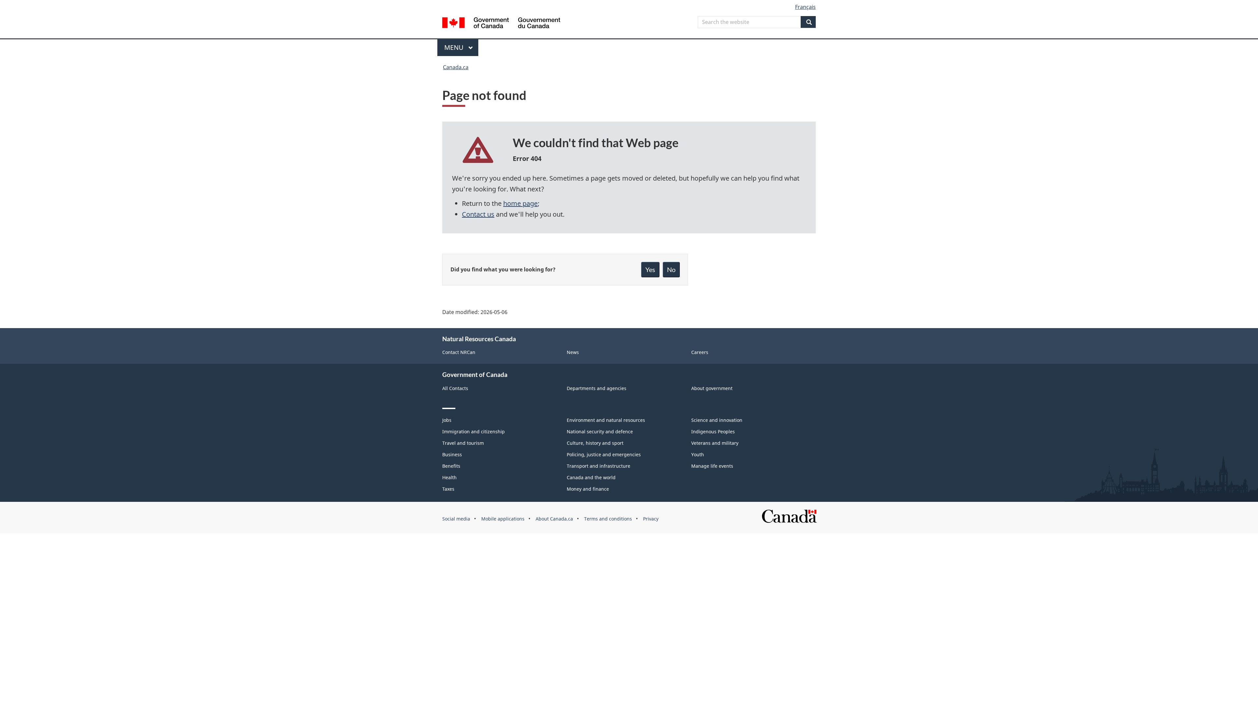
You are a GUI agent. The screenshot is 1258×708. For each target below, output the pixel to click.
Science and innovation (716, 420)
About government (712, 388)
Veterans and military (714, 443)
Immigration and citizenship (473, 431)
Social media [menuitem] (456, 519)
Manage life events (712, 466)
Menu (454, 47)
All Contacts (455, 388)
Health (449, 477)
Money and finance (588, 489)
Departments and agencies (596, 388)
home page (520, 203)
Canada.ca (455, 67)
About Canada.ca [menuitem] (554, 519)
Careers (699, 352)
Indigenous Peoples (713, 431)
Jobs (446, 420)
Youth (697, 454)
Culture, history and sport (595, 443)
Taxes (448, 489)
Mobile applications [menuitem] (502, 519)
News (573, 352)
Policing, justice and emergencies (604, 454)
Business (452, 454)
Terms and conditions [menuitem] (608, 519)
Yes (650, 269)
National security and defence (600, 431)
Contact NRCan (458, 352)
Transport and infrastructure (598, 466)
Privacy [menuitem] (650, 519)
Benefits (451, 466)
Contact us (478, 214)
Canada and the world (591, 477)
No (671, 269)
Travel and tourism (463, 443)
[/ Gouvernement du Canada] (501, 23)
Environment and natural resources (606, 420)
